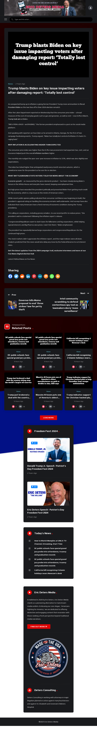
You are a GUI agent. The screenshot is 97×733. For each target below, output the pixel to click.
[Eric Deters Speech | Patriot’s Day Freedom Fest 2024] (48, 494)
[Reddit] (22, 276)
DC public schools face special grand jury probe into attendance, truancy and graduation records (50, 551)
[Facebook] (10, 276)
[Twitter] (16, 276)
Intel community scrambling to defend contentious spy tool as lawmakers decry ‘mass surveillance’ (65, 304)
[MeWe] (40, 276)
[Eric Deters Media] (45, 8)
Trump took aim (14, 119)
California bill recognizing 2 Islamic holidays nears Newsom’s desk (78, 358)
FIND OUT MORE (38, 627)
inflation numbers (42, 153)
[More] (58, 276)
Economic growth (15, 181)
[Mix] (46, 276)
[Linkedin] (28, 276)
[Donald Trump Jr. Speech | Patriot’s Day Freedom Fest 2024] (48, 450)
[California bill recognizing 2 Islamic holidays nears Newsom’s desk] (79, 341)
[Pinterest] (34, 276)
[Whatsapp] (52, 276)
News (10, 84)
